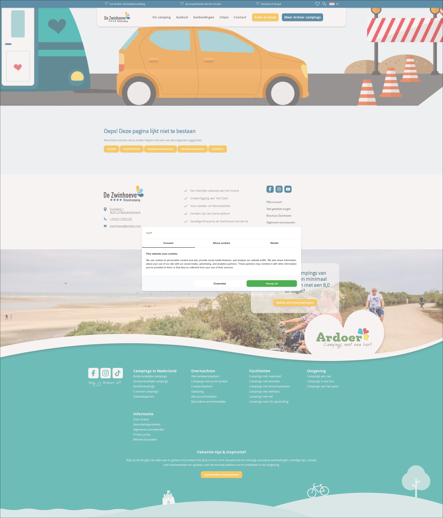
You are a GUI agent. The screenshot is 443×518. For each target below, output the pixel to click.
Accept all (272, 283)
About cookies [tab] (221, 243)
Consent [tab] (168, 243)
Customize (220, 283)
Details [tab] (274, 243)
